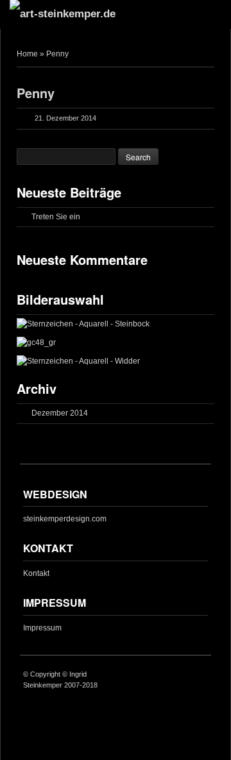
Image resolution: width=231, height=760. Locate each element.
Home (27, 53)
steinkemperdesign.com (65, 518)
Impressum (42, 627)
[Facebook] (201, 675)
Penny (36, 92)
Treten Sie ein (55, 216)
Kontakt (36, 573)
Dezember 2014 (59, 413)
